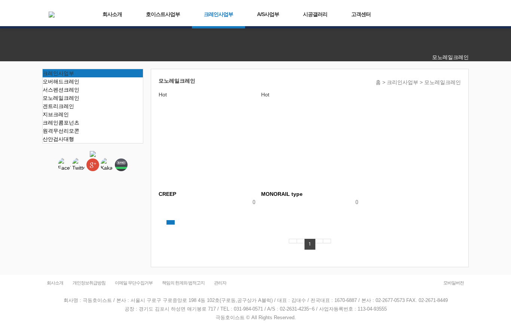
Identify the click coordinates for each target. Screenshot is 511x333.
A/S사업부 (268, 14)
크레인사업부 (218, 14)
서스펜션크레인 (61, 90)
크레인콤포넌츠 (61, 123)
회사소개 (112, 14)
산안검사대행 (58, 139)
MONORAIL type (282, 194)
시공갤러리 (315, 14)
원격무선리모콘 (61, 131)
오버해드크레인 (61, 81)
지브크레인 (56, 114)
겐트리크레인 (58, 106)
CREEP (167, 194)
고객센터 (361, 14)
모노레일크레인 (61, 98)
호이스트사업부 (163, 14)
